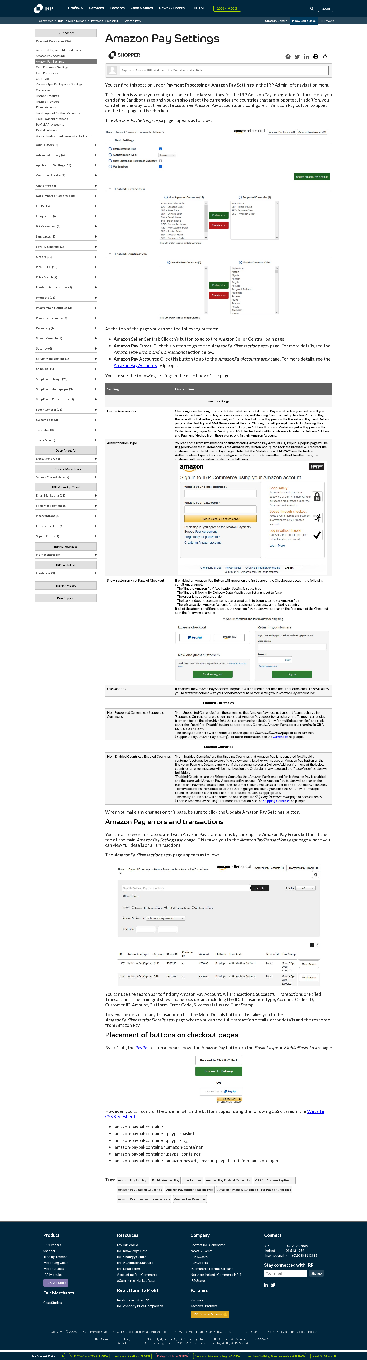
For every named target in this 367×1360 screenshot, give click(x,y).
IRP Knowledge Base (72, 20)
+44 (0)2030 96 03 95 (301, 1255)
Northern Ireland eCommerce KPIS (216, 1274)
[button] (288, 56)
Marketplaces (53, 1268)
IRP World (327, 20)
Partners (117, 8)
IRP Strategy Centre (131, 1257)
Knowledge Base (304, 20)
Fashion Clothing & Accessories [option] (258, 1356)
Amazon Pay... (132, 20)
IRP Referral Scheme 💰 (210, 1314)
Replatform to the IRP (133, 1300)
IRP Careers (199, 1263)
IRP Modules (52, 1274)
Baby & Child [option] (154, 1356)
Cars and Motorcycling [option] (199, 1356)
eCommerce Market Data (136, 1280)
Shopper (49, 1251)
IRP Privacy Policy (271, 1331)
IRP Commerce (43, 20)
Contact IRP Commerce (208, 1245)
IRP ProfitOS (52, 1245)
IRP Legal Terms (129, 1268)
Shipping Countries (276, 801)
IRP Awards (199, 1257)
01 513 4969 (295, 1250)
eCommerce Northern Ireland (212, 1268)
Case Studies (142, 8)
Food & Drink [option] (309, 1356)
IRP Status (198, 1280)
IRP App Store (55, 1282)
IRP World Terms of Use (239, 1331)
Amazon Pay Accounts (135, 365)
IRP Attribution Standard (135, 1263)
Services (96, 8)
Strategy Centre (276, 20)
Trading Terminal (55, 1257)
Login (326, 9)
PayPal (142, 1047)
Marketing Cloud (55, 1263)
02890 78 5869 (297, 1246)
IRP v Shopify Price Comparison (140, 1306)
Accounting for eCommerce (137, 1274)
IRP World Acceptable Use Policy (197, 1331)
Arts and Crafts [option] (114, 1356)
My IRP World (127, 1245)
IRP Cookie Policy (304, 1331)
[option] (71, 1356)
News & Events (172, 8)
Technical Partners (204, 1306)
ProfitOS (75, 8)
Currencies (280, 737)
